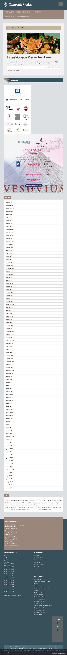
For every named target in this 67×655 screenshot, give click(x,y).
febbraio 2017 (9, 431)
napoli (15, 507)
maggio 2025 (9, 220)
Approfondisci (62, 653)
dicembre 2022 (10, 268)
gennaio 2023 (9, 265)
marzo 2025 (9, 226)
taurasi (19, 509)
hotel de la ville (57, 505)
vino (47, 509)
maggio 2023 (9, 256)
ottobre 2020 (9, 337)
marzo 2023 (9, 259)
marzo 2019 (9, 388)
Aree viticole (37, 562)
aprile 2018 (9, 403)
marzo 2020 (9, 352)
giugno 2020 (9, 346)
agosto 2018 (9, 400)
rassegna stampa (55, 507)
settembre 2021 (10, 304)
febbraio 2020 (9, 355)
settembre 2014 (10, 470)
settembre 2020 (10, 340)
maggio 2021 (9, 316)
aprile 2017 (9, 425)
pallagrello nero (20, 507)
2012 (9, 500)
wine (50, 509)
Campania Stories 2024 (9, 569)
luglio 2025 (9, 214)
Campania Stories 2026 (9, 563)
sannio (12, 509)
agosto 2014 (9, 473)
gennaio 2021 (9, 328)
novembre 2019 (10, 364)
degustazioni (51, 503)
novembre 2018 (10, 397)
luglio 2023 (9, 250)
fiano (26, 505)
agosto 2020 (9, 343)
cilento (39, 503)
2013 (12, 500)
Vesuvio (36, 590)
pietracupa (41, 507)
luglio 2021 (9, 310)
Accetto (54, 653)
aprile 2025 (9, 223)
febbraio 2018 (9, 410)
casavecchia (35, 503)
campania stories (45, 500)
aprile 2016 (9, 440)
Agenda (18, 12)
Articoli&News (9, 12)
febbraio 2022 (9, 292)
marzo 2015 (9, 452)
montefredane (11, 507)
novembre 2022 (10, 271)
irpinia (6, 507)
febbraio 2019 (9, 391)
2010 (6, 500)
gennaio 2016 (9, 449)
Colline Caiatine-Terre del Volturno (42, 581)
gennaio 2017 (9, 434)
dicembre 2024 (10, 229)
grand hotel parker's (40, 505)
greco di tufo (51, 505)
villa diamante (42, 509)
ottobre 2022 (9, 274)
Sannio (36, 583)
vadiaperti (23, 509)
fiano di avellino (32, 505)
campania (33, 500)
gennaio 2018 (9, 413)
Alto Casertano (37, 579)
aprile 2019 (9, 385)
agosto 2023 (9, 247)
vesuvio (27, 509)
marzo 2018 (9, 407)
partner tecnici (30, 507)
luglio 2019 (9, 376)
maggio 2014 (9, 482)
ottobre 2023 (9, 244)
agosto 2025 (9, 211)
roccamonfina (7, 509)
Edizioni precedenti (8, 565)
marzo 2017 (9, 428)
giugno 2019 (9, 379)
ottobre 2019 (9, 367)
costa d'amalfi (44, 503)
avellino (26, 500)
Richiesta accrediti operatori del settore (17, 17)
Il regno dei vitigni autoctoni (40, 560)
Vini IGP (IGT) (37, 566)
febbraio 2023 (9, 262)
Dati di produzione (38, 557)
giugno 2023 (9, 253)
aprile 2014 (9, 485)
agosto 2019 (9, 373)
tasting (15, 509)
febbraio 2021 (9, 325)
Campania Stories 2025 (9, 567)
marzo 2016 (9, 443)
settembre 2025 (10, 208)
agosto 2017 (9, 415)
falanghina (57, 503)
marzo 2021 (9, 322)
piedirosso (36, 507)
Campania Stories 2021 (39, 610)
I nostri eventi (37, 12)
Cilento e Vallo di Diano (39, 599)
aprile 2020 (9, 349)
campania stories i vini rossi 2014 (16, 503)
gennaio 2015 (9, 458)
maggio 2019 (9, 382)
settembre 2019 (10, 370)
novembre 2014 (10, 464)
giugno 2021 (9, 313)
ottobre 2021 (9, 301)
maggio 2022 (9, 283)
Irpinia (35, 585)
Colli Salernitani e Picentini (40, 597)
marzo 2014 (9, 488)
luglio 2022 (9, 280)
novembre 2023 (10, 241)
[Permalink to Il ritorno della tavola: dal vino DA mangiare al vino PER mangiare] (33, 43)
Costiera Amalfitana (38, 594)
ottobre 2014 (9, 467)
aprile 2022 (9, 286)
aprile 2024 (9, 238)
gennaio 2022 (9, 295)
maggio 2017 (9, 422)
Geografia (36, 555)
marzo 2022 (9, 289)
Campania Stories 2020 (39, 601)
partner (25, 507)
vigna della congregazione (34, 509)
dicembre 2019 (10, 361)
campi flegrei (28, 503)
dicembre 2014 (10, 461)
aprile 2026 (9, 202)
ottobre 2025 (9, 205)
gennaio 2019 (9, 395)
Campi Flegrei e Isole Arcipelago (41, 588)
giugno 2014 (9, 479)
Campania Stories (11, 28)
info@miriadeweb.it (13, 545)
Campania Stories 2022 (9, 573)
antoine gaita (22, 500)
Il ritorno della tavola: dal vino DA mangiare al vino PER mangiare (29, 57)
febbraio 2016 (9, 446)
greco (47, 505)
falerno (6, 505)
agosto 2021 (9, 307)
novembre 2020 (10, 334)
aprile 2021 (9, 319)
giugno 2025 (9, 217)
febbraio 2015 (9, 455)
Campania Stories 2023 (9, 571)
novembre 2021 (10, 298)
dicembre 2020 (10, 331)
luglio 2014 (9, 476)
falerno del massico (11, 505)
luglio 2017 (9, 419)
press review (46, 507)
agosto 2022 (9, 277)
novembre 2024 (10, 232)
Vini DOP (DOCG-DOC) (39, 564)
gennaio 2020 (9, 358)
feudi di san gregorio (19, 505)
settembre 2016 (10, 437)
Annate (36, 568)
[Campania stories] (21, 4)
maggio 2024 (9, 235)
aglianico (16, 500)
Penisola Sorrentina (38, 592)
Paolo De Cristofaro (28, 59)
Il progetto (26, 12)
